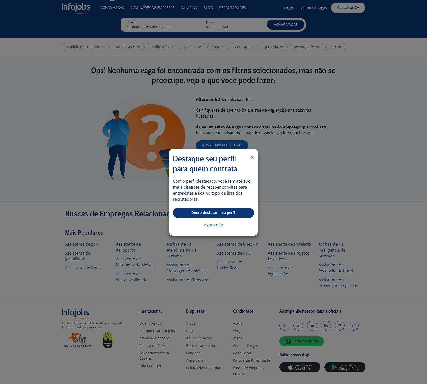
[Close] (252, 157)
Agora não (213, 225)
